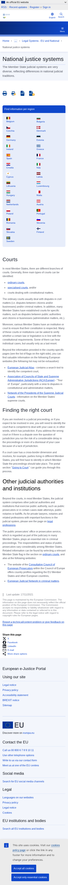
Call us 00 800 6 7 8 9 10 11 (18, 750)
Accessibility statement (15, 695)
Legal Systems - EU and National (40, 41)
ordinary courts (16, 282)
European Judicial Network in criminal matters (33, 581)
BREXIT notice (11, 700)
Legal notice (9, 685)
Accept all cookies (24, 868)
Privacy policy (10, 690)
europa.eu (28, 733)
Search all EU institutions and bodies (23, 828)
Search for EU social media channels (23, 781)
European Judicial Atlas (21, 367)
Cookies (7, 812)
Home (6, 41)
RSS (4, 7)
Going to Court (20, 467)
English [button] (52, 18)
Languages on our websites (18, 797)
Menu (62, 31)
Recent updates (18, 7)
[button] (7, 638)
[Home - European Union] (13, 725)
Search (61, 17)
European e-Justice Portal (24, 668)
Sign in (47, 7)
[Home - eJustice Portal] (25, 15)
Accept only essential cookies (30, 877)
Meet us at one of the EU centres (21, 765)
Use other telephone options (18, 755)
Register (34, 7)
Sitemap (7, 705)
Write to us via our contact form (20, 760)
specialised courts (18, 287)
